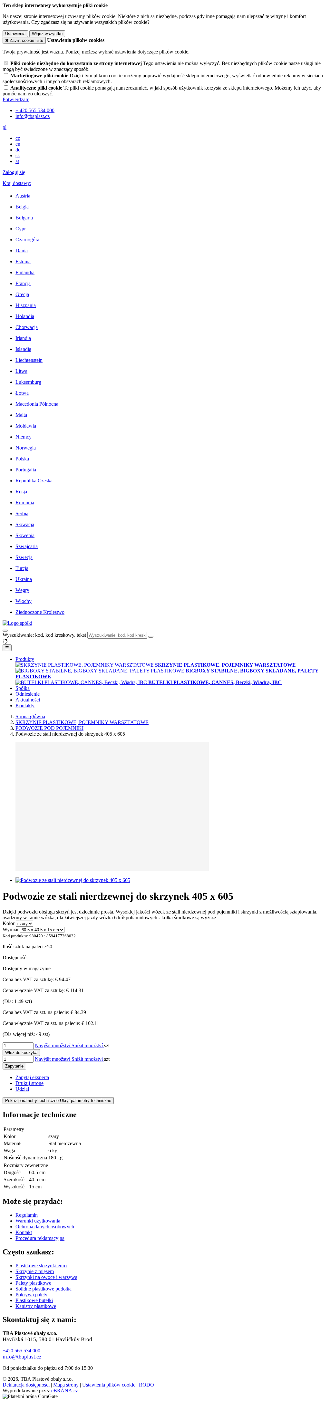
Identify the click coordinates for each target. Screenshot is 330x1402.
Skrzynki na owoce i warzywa (46, 1277)
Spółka (22, 688)
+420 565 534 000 (21, 1350)
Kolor (9, 923)
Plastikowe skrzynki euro (41, 1265)
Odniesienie (27, 694)
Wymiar (11, 929)
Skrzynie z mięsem (34, 1271)
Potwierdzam (16, 99)
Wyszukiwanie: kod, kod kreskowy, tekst (44, 635)
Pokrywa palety (31, 1294)
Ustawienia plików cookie (108, 1384)
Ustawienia (15, 33)
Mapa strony (66, 1384)
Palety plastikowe (33, 1283)
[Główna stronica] (17, 623)
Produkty (24, 659)
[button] (4, 127)
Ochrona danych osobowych (44, 1226)
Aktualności (27, 699)
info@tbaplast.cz (22, 1357)
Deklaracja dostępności (26, 1384)
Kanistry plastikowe (35, 1306)
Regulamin (26, 1215)
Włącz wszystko (47, 33)
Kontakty (24, 705)
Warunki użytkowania (37, 1220)
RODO (146, 1384)
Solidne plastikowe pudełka (43, 1288)
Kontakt (23, 1232)
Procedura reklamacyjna (39, 1238)
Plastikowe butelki (34, 1300)
